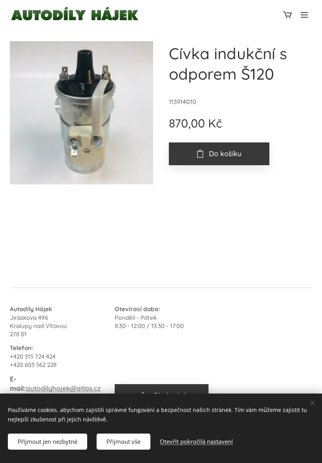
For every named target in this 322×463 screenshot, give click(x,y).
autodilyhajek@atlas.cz (63, 388)
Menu (304, 14)
